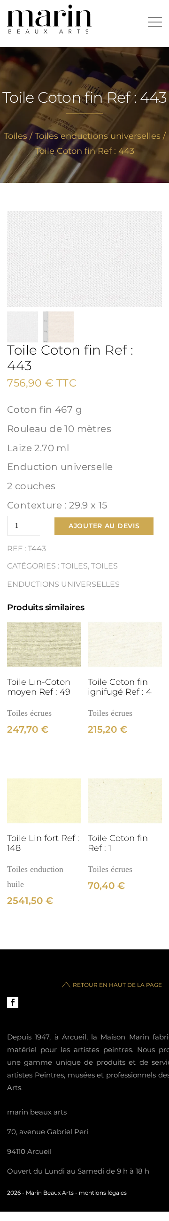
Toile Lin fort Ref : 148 (43, 843)
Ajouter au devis (104, 526)
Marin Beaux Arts (50, 1192)
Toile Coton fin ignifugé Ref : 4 (120, 687)
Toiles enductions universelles (98, 136)
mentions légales (103, 1192)
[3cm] (44, 644)
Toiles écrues (29, 713)
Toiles (15, 136)
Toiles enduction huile (35, 877)
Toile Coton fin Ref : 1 (118, 843)
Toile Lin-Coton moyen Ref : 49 (38, 687)
